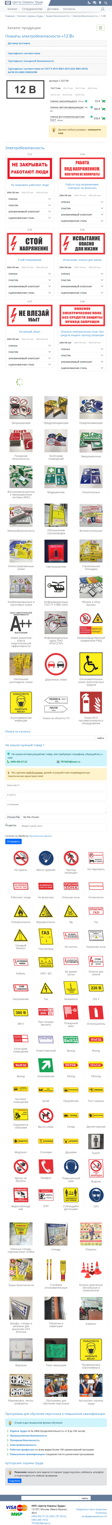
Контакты (69, 9)
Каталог (13, 9)
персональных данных (40, 835)
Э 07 (29, 301)
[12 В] (25, 89)
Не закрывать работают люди (30, 185)
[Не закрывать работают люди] (30, 168)
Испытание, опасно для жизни (82, 260)
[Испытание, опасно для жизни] (82, 243)
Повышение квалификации (27, 1454)
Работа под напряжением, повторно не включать (82, 186)
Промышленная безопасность (28, 1435)
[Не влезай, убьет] (30, 315)
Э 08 (82, 301)
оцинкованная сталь (21, 218)
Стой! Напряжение (30, 260)
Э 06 (82, 229)
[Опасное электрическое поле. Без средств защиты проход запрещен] (82, 315)
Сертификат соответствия (24, 53)
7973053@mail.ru (70, 761)
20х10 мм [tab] (68, 88)
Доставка (53, 9)
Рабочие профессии (22, 1449)
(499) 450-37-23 (18, 761)
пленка (12, 199)
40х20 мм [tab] (92, 88)
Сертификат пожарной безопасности (31, 61)
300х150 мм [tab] (27, 192)
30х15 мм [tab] (80, 88)
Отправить (13, 841)
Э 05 (29, 229)
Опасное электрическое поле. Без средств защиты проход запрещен (82, 333)
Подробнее (14, 1480)
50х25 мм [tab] (55, 94)
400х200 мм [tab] (42, 192)
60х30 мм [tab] (67, 94)
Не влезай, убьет (29, 331)
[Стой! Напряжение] (30, 243)
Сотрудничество (32, 9)
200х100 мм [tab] (13, 192)
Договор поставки (19, 43)
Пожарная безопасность (25, 1440)
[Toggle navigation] (100, 28)
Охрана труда (18, 1431)
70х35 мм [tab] (79, 94)
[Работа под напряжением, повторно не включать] (82, 168)
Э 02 (29, 154)
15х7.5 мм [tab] (55, 88)
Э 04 (82, 154)
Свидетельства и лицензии (91, 1509)
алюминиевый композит (24, 211)
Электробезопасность (23, 1445)
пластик (13, 205)
